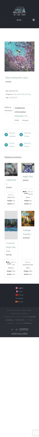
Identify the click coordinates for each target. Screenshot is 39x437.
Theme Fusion (20, 320)
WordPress (28, 323)
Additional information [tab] (8, 108)
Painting (28, 94)
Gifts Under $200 (19, 94)
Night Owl (28, 176)
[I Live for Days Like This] (11, 225)
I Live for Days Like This (10, 247)
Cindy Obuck (13, 97)
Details (12, 195)
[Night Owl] (27, 168)
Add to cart (26, 192)
